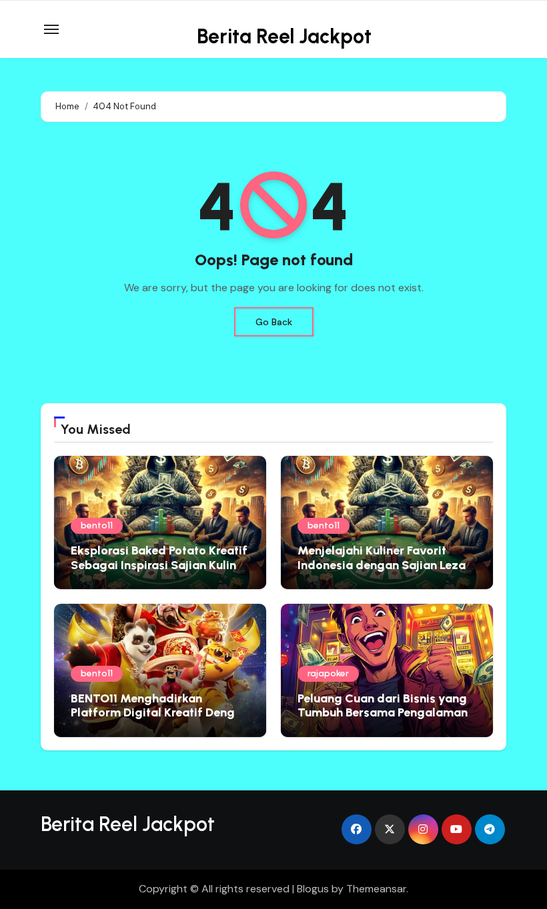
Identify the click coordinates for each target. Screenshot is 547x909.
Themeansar (376, 889)
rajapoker (328, 673)
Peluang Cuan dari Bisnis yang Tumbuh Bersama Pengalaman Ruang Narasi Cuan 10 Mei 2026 (386, 712)
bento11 (97, 525)
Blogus (313, 889)
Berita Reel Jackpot (284, 36)
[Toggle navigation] (51, 29)
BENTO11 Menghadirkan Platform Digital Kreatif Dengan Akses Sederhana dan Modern (160, 712)
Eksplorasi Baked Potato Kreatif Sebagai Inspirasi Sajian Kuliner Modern (159, 564)
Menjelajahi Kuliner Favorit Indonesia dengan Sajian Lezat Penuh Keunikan (384, 564)
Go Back (273, 322)
